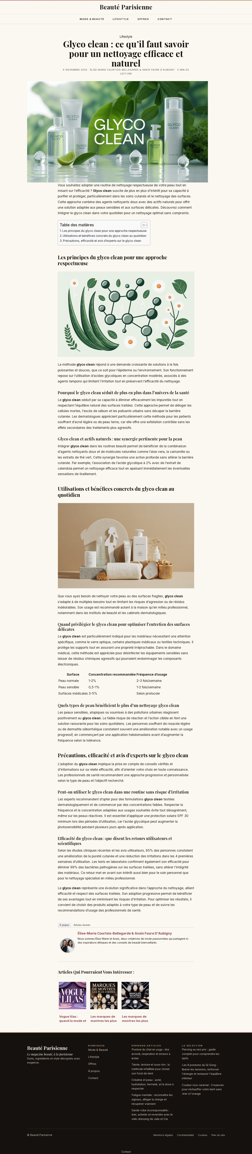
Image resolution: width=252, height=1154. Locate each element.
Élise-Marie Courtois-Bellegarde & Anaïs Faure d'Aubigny (125, 933)
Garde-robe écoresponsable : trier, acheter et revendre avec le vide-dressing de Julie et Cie (152, 1115)
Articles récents (82, 925)
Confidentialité (185, 1135)
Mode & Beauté (92, 19)
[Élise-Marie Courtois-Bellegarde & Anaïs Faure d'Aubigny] (67, 945)
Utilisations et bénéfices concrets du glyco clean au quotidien (104, 236)
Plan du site (218, 1135)
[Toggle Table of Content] (142, 225)
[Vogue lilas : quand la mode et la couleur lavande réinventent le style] (72, 994)
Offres (143, 19)
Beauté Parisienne (47, 1048)
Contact (165, 19)
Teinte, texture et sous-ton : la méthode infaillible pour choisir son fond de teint (151, 1069)
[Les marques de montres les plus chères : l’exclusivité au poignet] (135, 994)
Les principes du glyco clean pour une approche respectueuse (104, 231)
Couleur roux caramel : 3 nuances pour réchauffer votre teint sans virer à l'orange (203, 1089)
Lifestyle (121, 19)
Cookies (202, 1135)
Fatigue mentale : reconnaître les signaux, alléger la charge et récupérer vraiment (152, 1099)
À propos (64, 925)
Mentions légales (163, 1135)
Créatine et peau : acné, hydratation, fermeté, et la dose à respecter (153, 1084)
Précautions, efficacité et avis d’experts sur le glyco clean (102, 241)
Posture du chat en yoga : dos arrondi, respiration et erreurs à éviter (151, 1054)
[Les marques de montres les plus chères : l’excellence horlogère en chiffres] (104, 994)
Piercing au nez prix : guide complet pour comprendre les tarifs (200, 1054)
